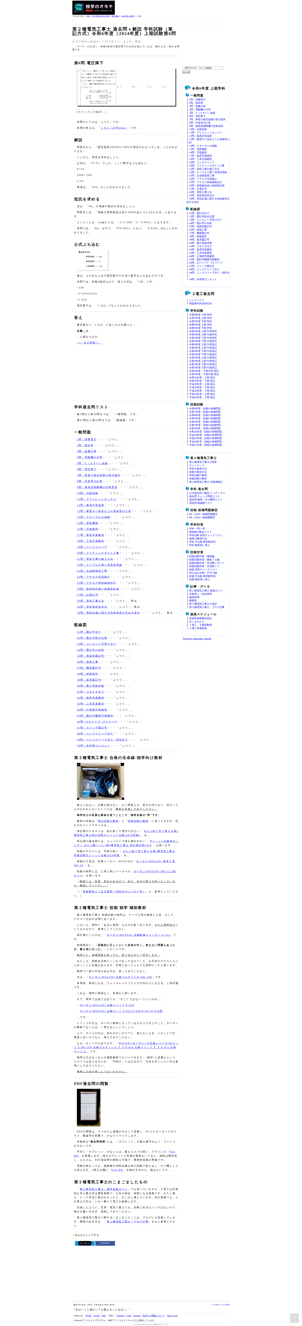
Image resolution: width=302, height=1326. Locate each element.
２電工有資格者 (198, 628)
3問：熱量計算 (87, 451)
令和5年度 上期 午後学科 (203, 334)
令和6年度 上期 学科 (200, 324)
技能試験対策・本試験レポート (206, 563)
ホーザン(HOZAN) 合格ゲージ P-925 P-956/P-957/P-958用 (121, 1011)
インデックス (196, 300)
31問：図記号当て (89, 632)
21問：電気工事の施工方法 (95, 559)
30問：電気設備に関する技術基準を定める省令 (108, 612)
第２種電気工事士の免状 (203, 603)
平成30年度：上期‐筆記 (202, 384)
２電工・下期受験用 (200, 625)
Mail (104, 1315)
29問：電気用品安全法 (92, 606)
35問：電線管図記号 (90, 656)
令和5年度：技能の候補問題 (205, 418)
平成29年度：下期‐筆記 (202, 390)
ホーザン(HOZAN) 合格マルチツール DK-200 (120, 977)
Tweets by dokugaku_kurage (196, 638)
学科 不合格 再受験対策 (202, 541)
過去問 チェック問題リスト (204, 496)
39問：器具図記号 (89, 680)
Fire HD (117, 1170)
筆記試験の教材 (108, 821)
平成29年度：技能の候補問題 (205, 438)
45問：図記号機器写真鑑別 (95, 715)
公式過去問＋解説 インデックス (207, 493)
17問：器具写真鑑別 (90, 535)
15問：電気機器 (87, 523)
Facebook (105, 1243)
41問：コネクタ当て (90, 691)
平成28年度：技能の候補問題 (205, 441)
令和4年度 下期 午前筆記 (203, 351)
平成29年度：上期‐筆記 (202, 394)
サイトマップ (196, 465)
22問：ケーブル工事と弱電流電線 (99, 565)
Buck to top (172, 1315)
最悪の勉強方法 (198, 538)
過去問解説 (115, 16)
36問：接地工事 (87, 662)
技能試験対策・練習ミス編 (204, 559)
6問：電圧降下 (87, 469)
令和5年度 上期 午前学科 (203, 331)
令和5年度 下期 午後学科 (203, 341)
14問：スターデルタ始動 (93, 517)
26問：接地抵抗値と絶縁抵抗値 (98, 589)
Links (128, 1315)
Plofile (89, 1315)
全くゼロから (196, 621)
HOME (88, 16)
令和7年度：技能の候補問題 (205, 411)
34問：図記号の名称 (90, 650)
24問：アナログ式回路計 (93, 577)
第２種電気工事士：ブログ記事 (128, 1221)
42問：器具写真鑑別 (90, 697)
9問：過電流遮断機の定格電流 (97, 487)
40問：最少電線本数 (90, 685)
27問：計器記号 (87, 595)
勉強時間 (194, 597)
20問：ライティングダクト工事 (98, 553)
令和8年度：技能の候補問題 (205, 408)
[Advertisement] (172, 8)
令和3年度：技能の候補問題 (205, 425)
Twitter (96, 1315)
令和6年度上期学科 (128, 16)
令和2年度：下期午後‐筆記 (204, 374)
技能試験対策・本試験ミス (204, 566)
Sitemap (136, 1315)
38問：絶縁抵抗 (87, 674)
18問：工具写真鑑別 (90, 541)
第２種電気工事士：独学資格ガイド (104, 1189)
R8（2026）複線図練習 (202, 517)
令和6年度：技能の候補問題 (205, 415)
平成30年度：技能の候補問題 (205, 435)
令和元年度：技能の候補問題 (205, 431)
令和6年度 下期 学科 (200, 328)
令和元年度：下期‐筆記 (202, 380)
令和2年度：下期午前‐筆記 (204, 371)
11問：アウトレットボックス (96, 499)
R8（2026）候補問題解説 (203, 514)
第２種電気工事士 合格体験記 (206, 482)
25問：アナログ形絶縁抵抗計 (96, 583)
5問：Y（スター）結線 (92, 463)
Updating (120, 1315)
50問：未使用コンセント (93, 745)
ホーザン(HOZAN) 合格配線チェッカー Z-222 (138, 935)
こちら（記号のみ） (114, 128)
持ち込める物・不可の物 (203, 572)
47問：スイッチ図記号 (92, 727)
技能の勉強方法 (198, 472)
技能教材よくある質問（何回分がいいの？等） (114, 891)
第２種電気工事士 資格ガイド (206, 590)
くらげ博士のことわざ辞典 (220, 1305)
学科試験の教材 (198, 475)
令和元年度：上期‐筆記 (202, 377)
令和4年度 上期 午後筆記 (203, 347)
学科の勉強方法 (198, 468)
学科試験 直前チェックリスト (206, 535)
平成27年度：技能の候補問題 (205, 445)
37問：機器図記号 (89, 668)
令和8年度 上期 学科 (200, 314)
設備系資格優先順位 (200, 618)
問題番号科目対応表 (200, 303)
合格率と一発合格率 (200, 594)
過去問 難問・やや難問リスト (206, 499)
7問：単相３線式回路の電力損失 (98, 475)
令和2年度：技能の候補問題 (205, 428)
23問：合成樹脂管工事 (92, 571)
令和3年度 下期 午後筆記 (203, 367)
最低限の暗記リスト (200, 532)
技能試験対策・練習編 (201, 556)
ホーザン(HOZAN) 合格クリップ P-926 (107, 1005)
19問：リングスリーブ (92, 547)
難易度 (193, 600)
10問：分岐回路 (87, 493)
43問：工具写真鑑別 (90, 703)
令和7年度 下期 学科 (200, 321)
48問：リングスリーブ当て (95, 733)
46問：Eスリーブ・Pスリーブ (97, 721)
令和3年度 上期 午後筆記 (203, 361)
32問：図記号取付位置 (92, 638)
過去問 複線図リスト (201, 503)
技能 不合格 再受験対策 (202, 576)
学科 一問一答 (197, 528)
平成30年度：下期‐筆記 (202, 387)
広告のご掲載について (153, 1315)
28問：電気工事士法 (90, 600)
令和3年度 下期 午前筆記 (203, 364)
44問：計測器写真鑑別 (92, 709)
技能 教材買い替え (199, 579)
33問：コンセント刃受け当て (96, 644)
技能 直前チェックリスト (203, 569)
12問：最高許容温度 (90, 505)
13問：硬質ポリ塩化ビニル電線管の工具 (104, 511)
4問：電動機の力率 (90, 457)
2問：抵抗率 (85, 445)
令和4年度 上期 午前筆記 (203, 344)
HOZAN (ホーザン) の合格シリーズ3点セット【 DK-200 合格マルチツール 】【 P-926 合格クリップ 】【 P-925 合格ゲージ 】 (126, 1047)
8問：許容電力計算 (90, 481)
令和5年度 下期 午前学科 (203, 337)
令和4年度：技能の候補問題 (205, 421)
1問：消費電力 (87, 439)
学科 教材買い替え (199, 545)
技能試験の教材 (138, 821)
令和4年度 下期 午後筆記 (203, 354)
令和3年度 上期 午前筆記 (203, 357)
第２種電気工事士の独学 (101, 16)
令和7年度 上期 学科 (200, 318)
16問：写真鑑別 (87, 529)
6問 (140, 16)
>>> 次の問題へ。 (89, 342)
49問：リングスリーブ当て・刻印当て (102, 739)
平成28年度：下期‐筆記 (202, 397)
